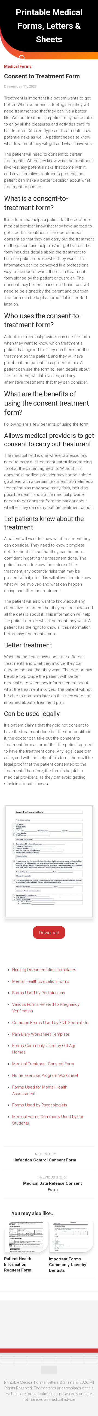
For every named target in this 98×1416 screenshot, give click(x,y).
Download (49, 932)
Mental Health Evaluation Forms (40, 981)
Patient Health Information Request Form (17, 1264)
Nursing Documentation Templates (44, 969)
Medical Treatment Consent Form (43, 1063)
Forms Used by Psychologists (39, 1105)
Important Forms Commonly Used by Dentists (67, 1265)
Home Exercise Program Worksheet (45, 1075)
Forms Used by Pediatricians (38, 992)
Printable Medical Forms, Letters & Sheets (49, 25)
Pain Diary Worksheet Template (40, 1034)
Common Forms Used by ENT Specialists (50, 1022)
